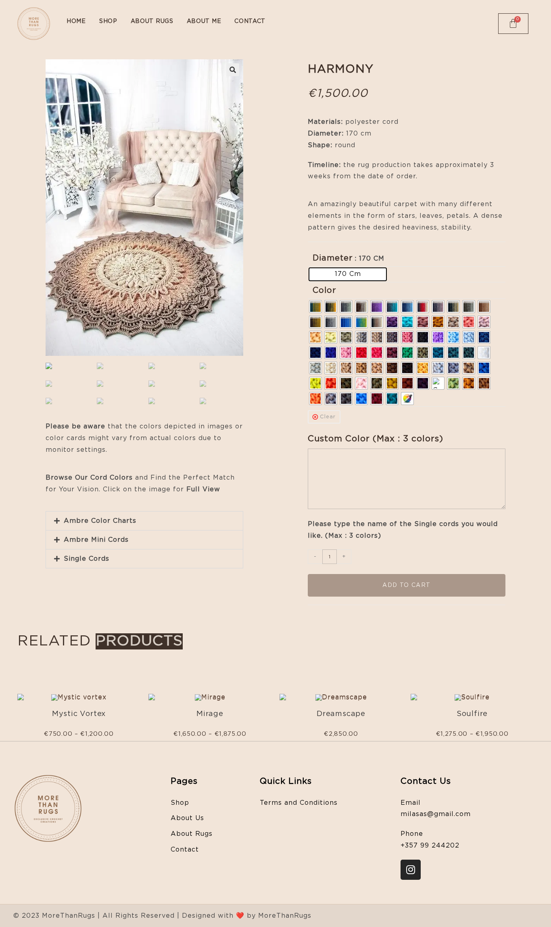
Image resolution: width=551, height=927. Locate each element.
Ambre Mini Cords (96, 540)
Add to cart (406, 585)
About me (204, 21)
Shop (108, 21)
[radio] (347, 274)
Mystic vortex (79, 714)
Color (324, 290)
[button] (144, 521)
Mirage (209, 714)
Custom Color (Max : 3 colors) (377, 438)
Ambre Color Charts (100, 521)
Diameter (333, 258)
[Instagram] (411, 870)
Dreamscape (341, 714)
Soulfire (472, 714)
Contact (249, 21)
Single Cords (86, 558)
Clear (328, 417)
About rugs (152, 21)
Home (76, 21)
